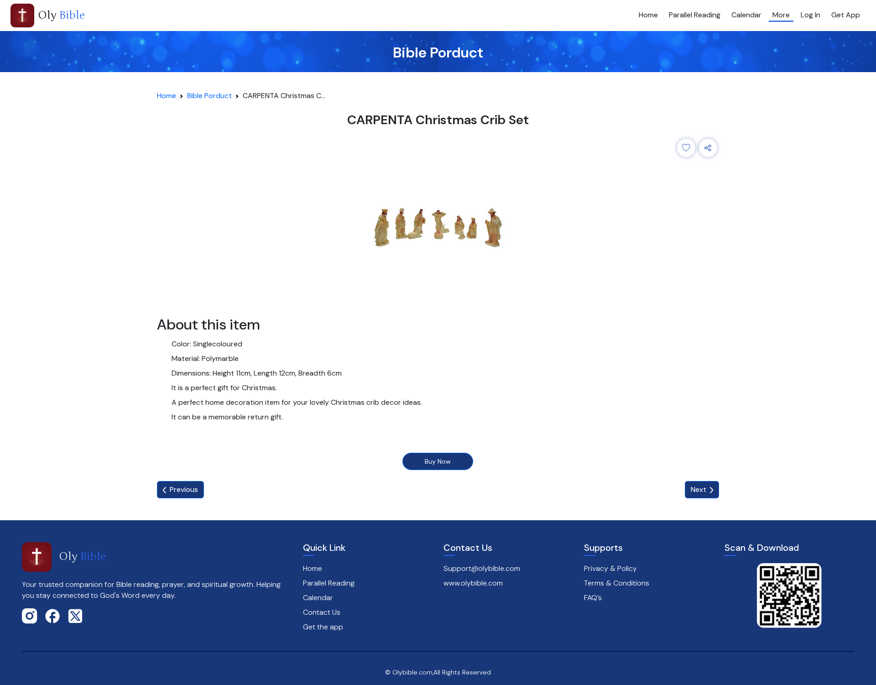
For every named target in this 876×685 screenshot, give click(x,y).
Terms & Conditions (616, 583)
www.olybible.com (473, 583)
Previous (184, 489)
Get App (845, 15)
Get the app (323, 627)
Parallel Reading (694, 15)
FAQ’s (593, 597)
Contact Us (321, 612)
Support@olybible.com (481, 568)
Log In (810, 15)
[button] (686, 148)
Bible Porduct (209, 95)
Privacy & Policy (610, 568)
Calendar (746, 15)
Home (648, 15)
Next (698, 489)
